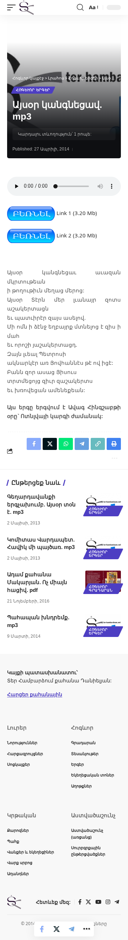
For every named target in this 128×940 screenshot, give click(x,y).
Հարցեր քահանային (34, 694)
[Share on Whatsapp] (66, 444)
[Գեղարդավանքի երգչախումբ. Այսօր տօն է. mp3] (103, 503)
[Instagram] (108, 902)
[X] (88, 902)
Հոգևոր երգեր (33, 90)
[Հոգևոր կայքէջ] (26, 7)
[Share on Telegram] (71, 929)
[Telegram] (117, 902)
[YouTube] (98, 902)
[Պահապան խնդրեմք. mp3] (103, 624)
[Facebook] (79, 902)
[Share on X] (56, 929)
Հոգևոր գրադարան (101, 588)
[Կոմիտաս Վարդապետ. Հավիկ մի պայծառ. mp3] (103, 546)
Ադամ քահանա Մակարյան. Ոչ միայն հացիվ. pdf (37, 582)
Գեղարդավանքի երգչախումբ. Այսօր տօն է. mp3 (41, 504)
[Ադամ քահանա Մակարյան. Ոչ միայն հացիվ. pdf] (103, 581)
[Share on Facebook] (41, 929)
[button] (13, 7)
